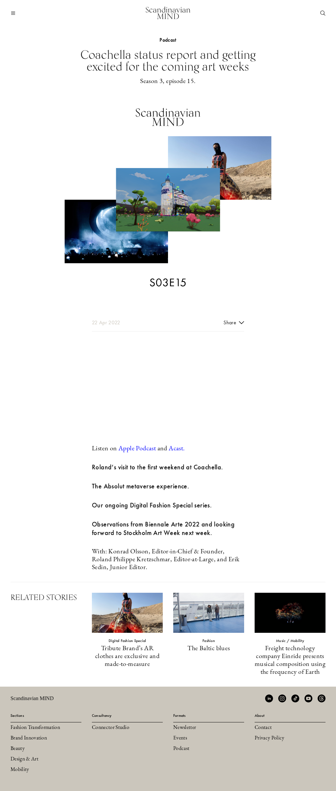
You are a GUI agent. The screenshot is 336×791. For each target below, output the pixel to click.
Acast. (177, 448)
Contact (263, 727)
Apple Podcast (137, 448)
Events (180, 738)
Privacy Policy (269, 738)
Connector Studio (110, 727)
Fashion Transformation (35, 727)
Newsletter (184, 727)
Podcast (181, 748)
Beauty (17, 748)
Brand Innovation (28, 738)
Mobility (19, 769)
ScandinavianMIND (168, 13)
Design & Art (24, 759)
